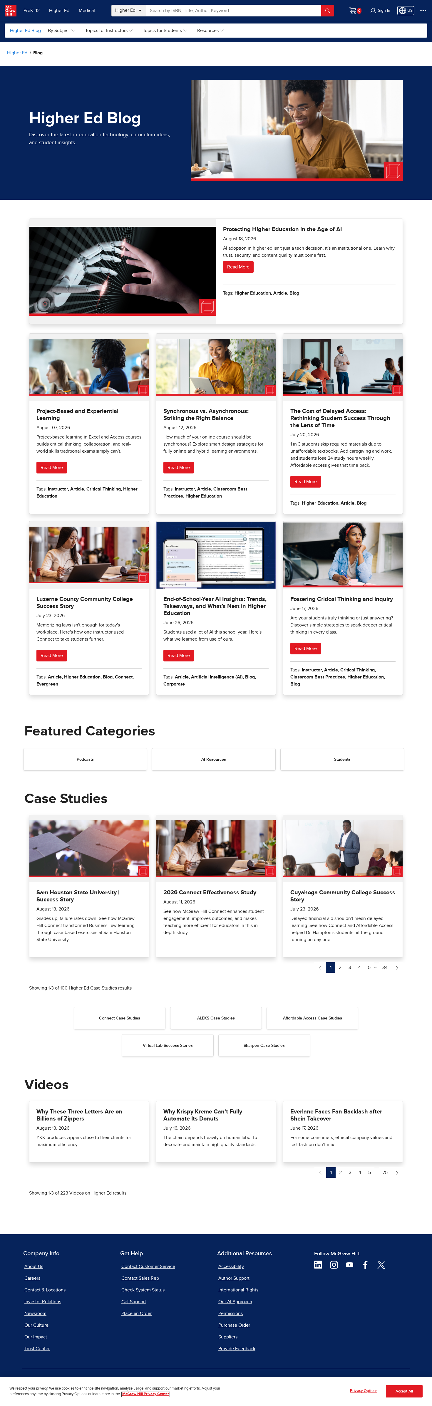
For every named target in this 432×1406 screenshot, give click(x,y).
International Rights (238, 1290)
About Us (33, 1266)
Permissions (230, 1313)
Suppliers (227, 1337)
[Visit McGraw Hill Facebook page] (365, 1264)
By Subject (59, 30)
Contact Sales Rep (140, 1278)
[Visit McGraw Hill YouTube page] (350, 1264)
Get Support (133, 1301)
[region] (216, 1391)
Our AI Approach (235, 1301)
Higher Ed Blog (25, 30)
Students (342, 759)
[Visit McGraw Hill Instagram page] (334, 1264)
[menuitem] (62, 30)
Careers (32, 1278)
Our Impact (35, 1337)
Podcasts (85, 759)
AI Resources (213, 759)
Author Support (234, 1278)
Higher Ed (59, 10)
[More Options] (423, 10)
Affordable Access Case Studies (312, 1018)
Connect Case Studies (119, 1018)
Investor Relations (42, 1301)
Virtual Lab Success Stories (168, 1046)
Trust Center (37, 1348)
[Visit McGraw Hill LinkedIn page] (318, 1264)
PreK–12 (32, 10)
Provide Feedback (236, 1348)
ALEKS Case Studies (216, 1018)
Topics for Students (162, 30)
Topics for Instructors (106, 30)
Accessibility (231, 1266)
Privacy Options (363, 1391)
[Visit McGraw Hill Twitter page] (381, 1264)
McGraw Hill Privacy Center (145, 1394)
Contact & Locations (45, 1290)
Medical (87, 10)
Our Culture (36, 1325)
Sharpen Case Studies (264, 1046)
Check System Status (143, 1290)
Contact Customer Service (148, 1266)
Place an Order (136, 1313)
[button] (380, 10)
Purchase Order (234, 1325)
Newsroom (35, 1313)
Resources (208, 30)
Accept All (404, 1391)
